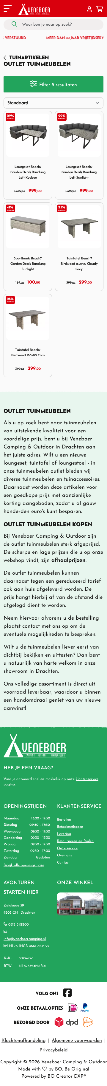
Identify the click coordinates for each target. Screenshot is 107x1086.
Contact (63, 862)
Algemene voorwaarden (77, 1040)
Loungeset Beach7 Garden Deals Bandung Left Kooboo (27, 172)
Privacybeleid (53, 1050)
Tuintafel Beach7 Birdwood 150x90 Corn (28, 352)
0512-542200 (18, 924)
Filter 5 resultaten (58, 85)
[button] (89, 9)
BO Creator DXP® (67, 1076)
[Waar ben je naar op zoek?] (14, 24)
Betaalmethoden (70, 827)
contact (31, 626)
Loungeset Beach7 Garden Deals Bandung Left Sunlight (79, 172)
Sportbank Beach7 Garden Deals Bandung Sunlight (27, 263)
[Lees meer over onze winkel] (80, 904)
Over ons (64, 855)
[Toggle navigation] (7, 9)
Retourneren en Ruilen (75, 841)
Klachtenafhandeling (23, 1040)
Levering (64, 834)
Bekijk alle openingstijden (24, 865)
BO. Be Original (72, 1069)
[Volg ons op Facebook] (67, 993)
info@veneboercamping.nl (25, 939)
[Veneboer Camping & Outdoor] (34, 9)
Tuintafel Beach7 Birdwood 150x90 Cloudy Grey (79, 263)
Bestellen (64, 820)
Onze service (67, 848)
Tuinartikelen (29, 57)
